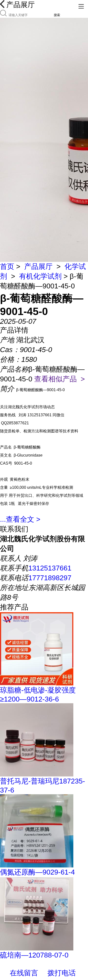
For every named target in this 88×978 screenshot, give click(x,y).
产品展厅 (38, 266)
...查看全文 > (20, 519)
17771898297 (49, 578)
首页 (7, 266)
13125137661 (49, 568)
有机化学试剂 (40, 276)
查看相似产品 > (59, 379)
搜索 (57, 15)
